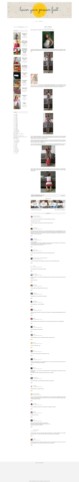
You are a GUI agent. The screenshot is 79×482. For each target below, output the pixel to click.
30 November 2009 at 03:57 (37, 327)
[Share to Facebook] (61, 195)
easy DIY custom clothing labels (24, 74)
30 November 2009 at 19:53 (37, 368)
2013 (15, 124)
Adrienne (35, 403)
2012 (15, 125)
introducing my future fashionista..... (24, 81)
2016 (15, 120)
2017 (15, 119)
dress (33, 195)
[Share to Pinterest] (64, 195)
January (16, 151)
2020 (15, 115)
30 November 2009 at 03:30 (37, 310)
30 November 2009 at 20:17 (37, 378)
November (16, 131)
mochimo (35, 385)
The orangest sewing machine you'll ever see (24, 66)
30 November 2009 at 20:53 (37, 386)
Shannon (35, 301)
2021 (15, 114)
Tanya (34, 334)
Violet (34, 358)
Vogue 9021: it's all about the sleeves (24, 34)
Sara (34, 326)
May (15, 146)
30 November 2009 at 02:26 (37, 294)
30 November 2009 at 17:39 (37, 359)
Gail (34, 350)
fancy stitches (16, 138)
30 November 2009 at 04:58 (37, 335)
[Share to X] (62, 195)
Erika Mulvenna (36, 393)
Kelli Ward (35, 274)
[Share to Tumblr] (63, 195)
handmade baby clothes (39, 195)
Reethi (34, 318)
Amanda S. (35, 293)
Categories (41, 21)
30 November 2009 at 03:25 (37, 302)
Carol (34, 342)
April (15, 147)
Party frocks (15, 132)
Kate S (34, 367)
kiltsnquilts (35, 377)
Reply (32, 298)
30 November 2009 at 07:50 (37, 343)
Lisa (34, 309)
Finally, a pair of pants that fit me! (24, 59)
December (16, 130)
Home (36, 21)
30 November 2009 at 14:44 (37, 351)
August (15, 142)
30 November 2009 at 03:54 (37, 319)
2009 (15, 129)
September (16, 141)
